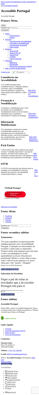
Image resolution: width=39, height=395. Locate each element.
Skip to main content (24, 2)
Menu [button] (3, 25)
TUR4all (12, 57)
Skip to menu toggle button (15, 68)
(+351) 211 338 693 (15, 350)
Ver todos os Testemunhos (10, 269)
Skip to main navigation (9, 2)
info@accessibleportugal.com (17, 354)
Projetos (8, 49)
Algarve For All (15, 53)
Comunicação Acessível (18, 45)
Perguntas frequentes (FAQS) (21, 66)
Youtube (8, 220)
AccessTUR (14, 51)
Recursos (8, 61)
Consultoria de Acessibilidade (20, 41)
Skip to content (6, 362)
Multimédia (14, 65)
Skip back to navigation (9, 207)
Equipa (12, 38)
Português (20, 72)
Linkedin (8, 222)
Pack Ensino (14, 47)
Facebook (8, 216)
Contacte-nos (5, 72)
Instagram (8, 218)
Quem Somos (15, 36)
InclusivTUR (14, 55)
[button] (33, 115)
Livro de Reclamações (12, 335)
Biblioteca (13, 63)
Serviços (8, 39)
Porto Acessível (15, 59)
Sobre (7, 34)
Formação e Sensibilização (19, 43)
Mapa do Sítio (10, 333)
